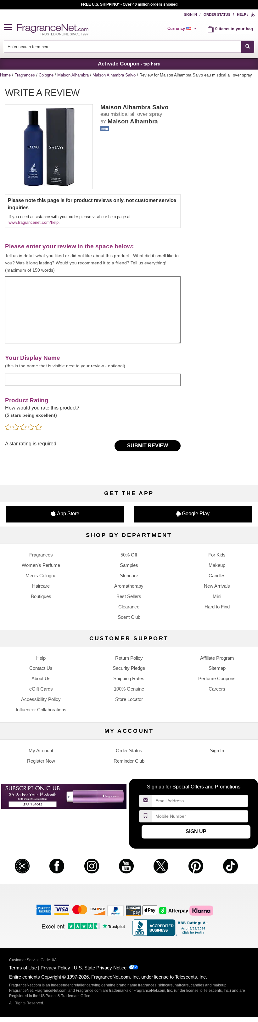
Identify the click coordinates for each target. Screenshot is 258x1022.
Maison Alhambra (73, 75)
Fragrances (25, 75)
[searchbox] (122, 47)
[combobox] (129, 47)
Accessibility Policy (41, 699)
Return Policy (129, 658)
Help (241, 14)
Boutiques (41, 596)
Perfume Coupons (217, 678)
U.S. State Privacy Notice (100, 967)
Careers (217, 689)
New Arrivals (217, 586)
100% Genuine (129, 689)
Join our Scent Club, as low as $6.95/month (129, 4)
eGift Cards (41, 689)
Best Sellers (128, 596)
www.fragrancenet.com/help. (34, 222)
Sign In (190, 14)
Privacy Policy (55, 967)
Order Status (217, 14)
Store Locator (129, 699)
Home (5, 75)
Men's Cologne (40, 575)
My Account (41, 750)
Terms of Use (23, 967)
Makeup (217, 565)
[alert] (182, 28)
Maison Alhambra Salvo (115, 75)
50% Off (129, 554)
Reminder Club (129, 761)
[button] (10, 27)
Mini (217, 596)
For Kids (217, 554)
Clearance (128, 606)
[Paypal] (115, 910)
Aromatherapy (128, 586)
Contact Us (41, 668)
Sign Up (196, 831)
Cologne (47, 75)
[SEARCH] (247, 47)
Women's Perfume (41, 565)
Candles (217, 575)
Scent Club (129, 617)
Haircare (41, 586)
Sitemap (217, 668)
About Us (41, 678)
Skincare (129, 575)
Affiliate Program (217, 658)
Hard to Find (217, 606)
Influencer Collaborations (41, 709)
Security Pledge (129, 668)
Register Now (41, 761)
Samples (129, 565)
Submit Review (147, 445)
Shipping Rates (128, 678)
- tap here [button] (129, 63)
